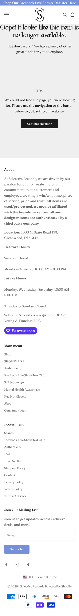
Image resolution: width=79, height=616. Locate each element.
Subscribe (16, 549)
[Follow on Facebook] (6, 564)
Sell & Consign (14, 382)
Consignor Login (15, 410)
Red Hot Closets (15, 396)
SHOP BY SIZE (14, 361)
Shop (7, 354)
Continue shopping (39, 123)
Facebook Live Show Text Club (24, 375)
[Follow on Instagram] (17, 564)
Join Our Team (14, 461)
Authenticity (12, 368)
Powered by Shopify (58, 586)
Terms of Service (15, 496)
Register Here (65, 3)
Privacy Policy (14, 482)
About (8, 403)
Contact (9, 475)
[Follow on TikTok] (28, 564)
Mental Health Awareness (22, 389)
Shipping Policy (14, 468)
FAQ (7, 454)
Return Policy (13, 489)
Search (9, 433)
